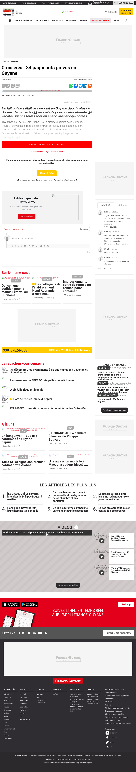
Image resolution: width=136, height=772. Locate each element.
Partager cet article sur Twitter (81, 86)
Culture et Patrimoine (41, 702)
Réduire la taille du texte (4, 86)
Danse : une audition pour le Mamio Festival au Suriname (15, 290)
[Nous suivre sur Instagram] (23, 633)
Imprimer (13, 86)
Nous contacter (111, 693)
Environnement (9, 729)
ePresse (58, 759)
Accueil (6, 62)
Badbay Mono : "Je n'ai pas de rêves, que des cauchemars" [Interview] (43, 532)
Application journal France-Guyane (93, 695)
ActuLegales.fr (67, 759)
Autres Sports (25, 719)
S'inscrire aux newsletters (119, 632)
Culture (6, 726)
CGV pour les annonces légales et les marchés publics (76, 708)
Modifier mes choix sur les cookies (117, 708)
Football (23, 694)
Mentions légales (86, 763)
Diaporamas (8, 704)
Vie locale (7, 697)
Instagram (113, 733)
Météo (55, 694)
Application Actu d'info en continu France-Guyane (93, 702)
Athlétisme (24, 700)
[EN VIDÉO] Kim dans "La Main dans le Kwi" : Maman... (121, 570)
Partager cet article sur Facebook (76, 86)
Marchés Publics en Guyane (76, 695)
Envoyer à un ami (18, 86)
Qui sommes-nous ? (112, 720)
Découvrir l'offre (47, 173)
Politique (57, 20)
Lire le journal (19, 12)
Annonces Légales (100, 20)
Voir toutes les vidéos (68, 585)
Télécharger (126, 604)
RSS (110, 747)
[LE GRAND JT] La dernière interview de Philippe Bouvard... (67, 436)
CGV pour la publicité (121, 696)
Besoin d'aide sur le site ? (114, 690)
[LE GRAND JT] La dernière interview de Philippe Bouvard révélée (24, 496)
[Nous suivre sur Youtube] (40, 633)
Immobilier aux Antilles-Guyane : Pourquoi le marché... (120, 538)
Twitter (111, 742)
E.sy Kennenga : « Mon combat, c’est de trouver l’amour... (121, 554)
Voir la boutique (27, 216)
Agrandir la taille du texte (8, 86)
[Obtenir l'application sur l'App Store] (11, 604)
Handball (23, 704)
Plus (116, 20)
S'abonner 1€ (126, 11)
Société (6, 713)
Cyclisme (23, 697)
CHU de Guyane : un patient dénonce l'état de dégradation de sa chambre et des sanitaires (70, 496)
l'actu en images (114, 365)
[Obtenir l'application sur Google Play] (29, 604)
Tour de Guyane (23, 20)
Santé (6, 723)
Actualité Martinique (52, 755)
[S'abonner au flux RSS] (45, 633)
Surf (21, 716)
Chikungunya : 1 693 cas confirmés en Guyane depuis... (19, 439)
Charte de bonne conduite (114, 714)
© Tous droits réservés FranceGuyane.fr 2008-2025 (61, 763)
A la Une (14, 62)
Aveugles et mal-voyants (82, 759)
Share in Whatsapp (71, 86)
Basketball (24, 707)
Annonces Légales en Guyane (77, 701)
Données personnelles (113, 711)
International (8, 738)
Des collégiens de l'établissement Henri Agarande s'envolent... (46, 289)
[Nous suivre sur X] (29, 633)
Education (7, 719)
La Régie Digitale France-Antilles (110, 755)
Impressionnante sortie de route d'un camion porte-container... (77, 286)
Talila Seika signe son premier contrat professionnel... (23, 463)
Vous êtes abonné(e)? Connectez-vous (46, 152)
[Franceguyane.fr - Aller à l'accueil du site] (68, 12)
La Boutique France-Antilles (88, 755)
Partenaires (109, 699)
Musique (40, 694)
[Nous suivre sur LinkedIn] (34, 633)
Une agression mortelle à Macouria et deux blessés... (68, 463)
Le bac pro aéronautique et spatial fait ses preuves (114, 509)
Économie (71, 20)
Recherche (127, 20)
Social (6, 716)
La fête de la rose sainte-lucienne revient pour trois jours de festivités (113, 496)
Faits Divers (42, 20)
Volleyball (23, 710)
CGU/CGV (109, 702)
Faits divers (8, 694)
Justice (6, 707)
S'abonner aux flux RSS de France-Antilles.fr (90, 86)
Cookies (108, 705)
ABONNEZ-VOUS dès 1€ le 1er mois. (47, 350)
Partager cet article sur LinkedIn (85, 86)
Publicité (108, 696)
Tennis (22, 713)
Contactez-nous (126, 3)
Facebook (113, 738)
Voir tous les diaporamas (114, 410)
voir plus (113, 227)
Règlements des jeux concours (116, 717)
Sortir (83, 20)
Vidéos (65, 527)
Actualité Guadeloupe (36, 755)
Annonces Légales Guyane (69, 755)
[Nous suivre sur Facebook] (19, 633)
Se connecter (112, 12)
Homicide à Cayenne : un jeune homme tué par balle (22, 509)
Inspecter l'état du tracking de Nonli (118, 723)
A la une (10, 20)
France (6, 735)
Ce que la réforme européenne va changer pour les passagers (70, 509)
